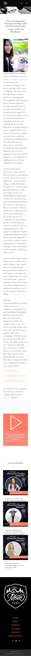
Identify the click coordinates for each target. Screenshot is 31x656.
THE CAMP (15, 629)
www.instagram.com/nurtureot (15, 376)
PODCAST (15, 625)
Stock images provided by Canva (14, 653)
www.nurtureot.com (11, 371)
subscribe (6, 397)
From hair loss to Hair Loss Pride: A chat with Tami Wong (15, 500)
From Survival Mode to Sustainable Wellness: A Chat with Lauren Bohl (14, 565)
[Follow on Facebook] (12, 640)
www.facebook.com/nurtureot (14, 380)
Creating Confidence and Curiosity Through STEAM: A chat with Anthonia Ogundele (15, 532)
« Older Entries (7, 569)
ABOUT (15, 621)
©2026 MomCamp (14, 651)
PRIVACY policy (15, 636)
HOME (15, 618)
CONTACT (15, 632)
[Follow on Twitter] (19, 640)
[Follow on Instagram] (16, 640)
